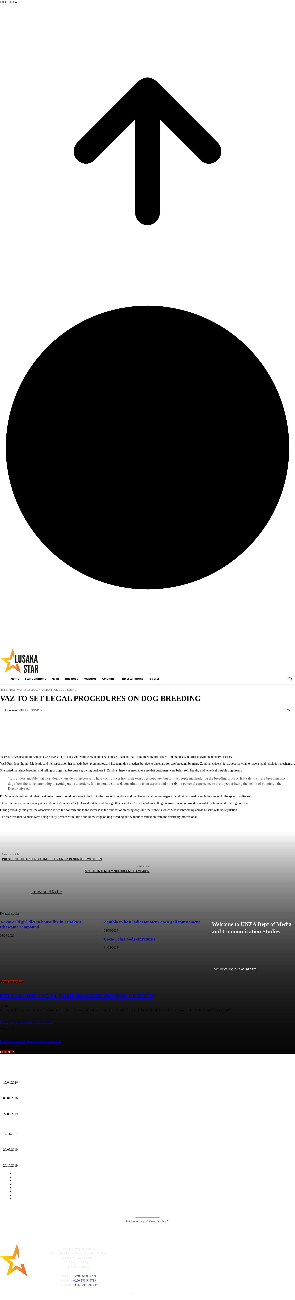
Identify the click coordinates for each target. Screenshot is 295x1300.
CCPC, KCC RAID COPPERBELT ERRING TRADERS (37, 1143)
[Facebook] (115, 1266)
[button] (290, 678)
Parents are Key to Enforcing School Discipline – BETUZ (38, 1075)
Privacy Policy (142, 1293)
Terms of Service (165, 1293)
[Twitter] (133, 1266)
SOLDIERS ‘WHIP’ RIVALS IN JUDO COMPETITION (37, 1158)
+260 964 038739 (84, 1276)
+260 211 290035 (86, 1285)
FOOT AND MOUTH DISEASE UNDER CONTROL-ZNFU (39, 1107)
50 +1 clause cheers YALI (18, 1091)
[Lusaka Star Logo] (44, 660)
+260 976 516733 (84, 1280)
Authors (124, 1293)
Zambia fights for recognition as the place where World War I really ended (48, 1127)
